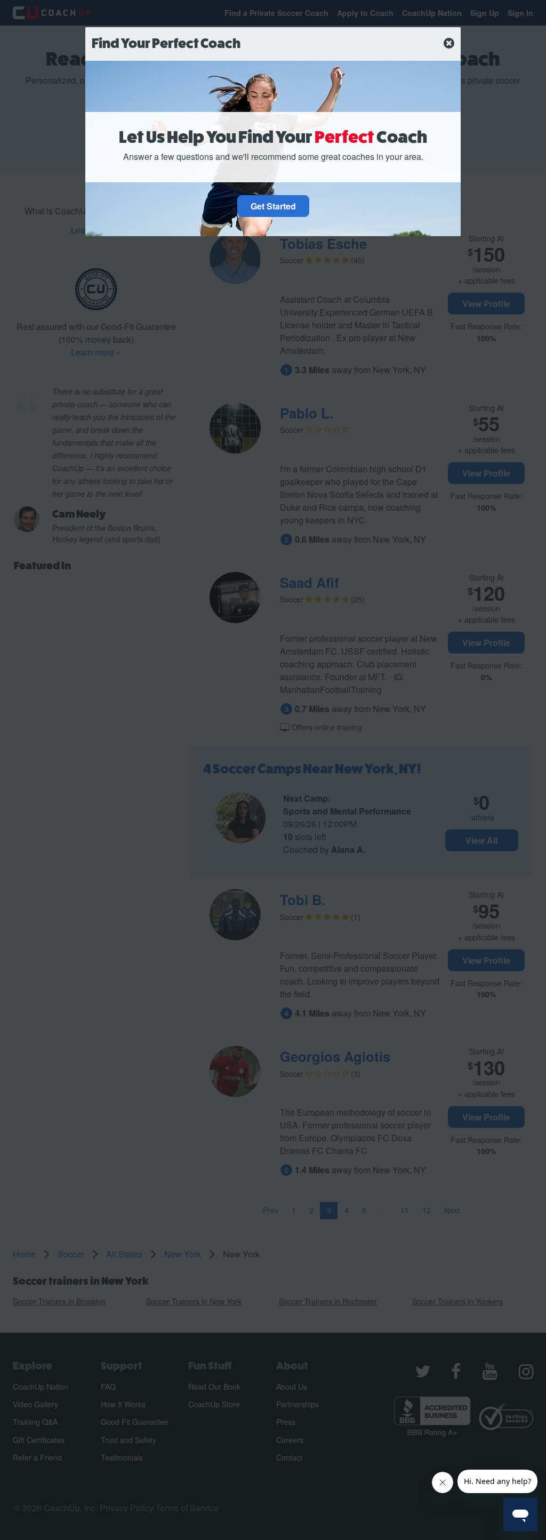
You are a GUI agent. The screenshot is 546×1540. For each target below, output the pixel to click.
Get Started (273, 206)
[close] (449, 44)
